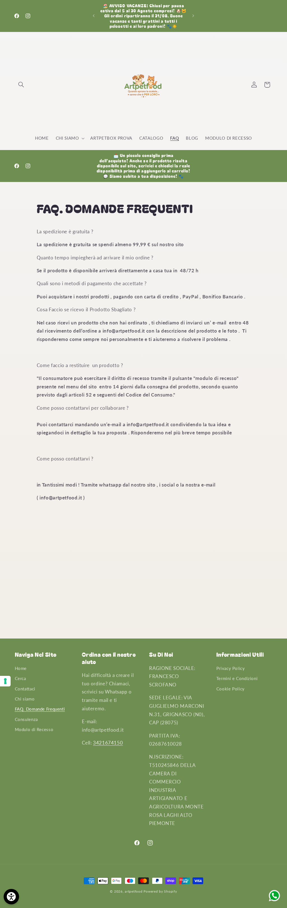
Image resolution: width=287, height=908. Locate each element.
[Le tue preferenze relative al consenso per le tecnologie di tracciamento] (5, 681)
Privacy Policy (230, 668)
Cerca (20, 678)
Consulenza (26, 719)
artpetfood (133, 891)
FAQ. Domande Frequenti (40, 708)
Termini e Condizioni (237, 678)
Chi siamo (25, 698)
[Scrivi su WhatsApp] (274, 901)
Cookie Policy (230, 688)
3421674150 (108, 743)
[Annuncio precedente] (93, 16)
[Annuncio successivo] (193, 16)
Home (21, 668)
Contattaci (25, 688)
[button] (21, 84)
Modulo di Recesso (34, 729)
